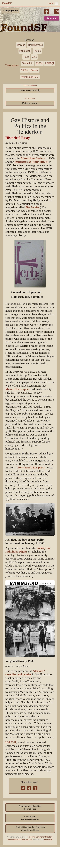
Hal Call (10, 742)
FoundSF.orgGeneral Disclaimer (30, 817)
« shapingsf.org (10, 10)
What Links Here (30, 77)
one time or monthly (30, 90)
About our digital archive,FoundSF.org (30, 807)
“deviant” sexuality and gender (25, 672)
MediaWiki (48, 840)
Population (25, 51)
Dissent (34, 70)
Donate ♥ (51, 18)
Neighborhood (35, 45)
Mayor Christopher (17, 389)
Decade (21, 45)
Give (34, 57)
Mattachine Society (33, 158)
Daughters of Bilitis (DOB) (31, 161)
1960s (24, 70)
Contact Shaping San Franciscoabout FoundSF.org (30, 828)
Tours (26, 57)
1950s (39, 63)
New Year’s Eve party (31, 467)
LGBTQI (49, 63)
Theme (37, 51)
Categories (12, 65)
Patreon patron (30, 103)
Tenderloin (27, 63)
